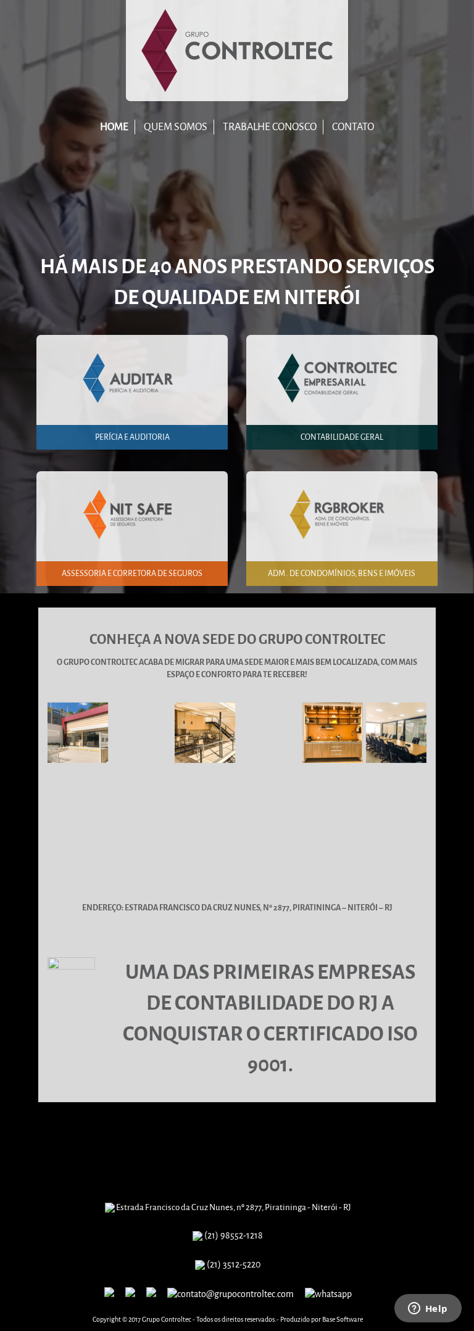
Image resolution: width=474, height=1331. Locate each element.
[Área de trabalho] (205, 796)
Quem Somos (175, 126)
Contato (353, 126)
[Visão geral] (141, 733)
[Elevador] (396, 796)
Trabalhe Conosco (270, 126)
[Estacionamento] (268, 796)
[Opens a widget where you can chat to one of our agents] (428, 1309)
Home (114, 126)
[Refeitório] (332, 796)
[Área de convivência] (205, 733)
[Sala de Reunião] (396, 733)
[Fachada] (78, 733)
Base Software (342, 1319)
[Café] (332, 733)
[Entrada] (78, 796)
